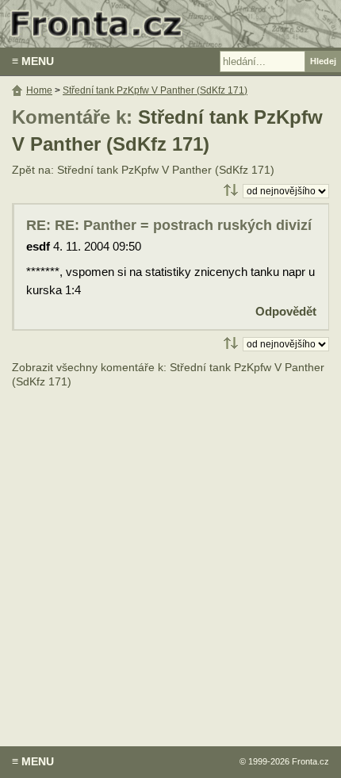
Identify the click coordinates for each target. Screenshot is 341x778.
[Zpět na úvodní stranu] (170, 24)
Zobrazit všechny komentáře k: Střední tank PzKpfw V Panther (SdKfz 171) (168, 375)
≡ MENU (33, 61)
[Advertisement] (170, 556)
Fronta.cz (310, 761)
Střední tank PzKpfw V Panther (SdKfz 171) (155, 90)
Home (39, 90)
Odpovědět (285, 311)
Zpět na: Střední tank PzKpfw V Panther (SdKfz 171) (143, 170)
